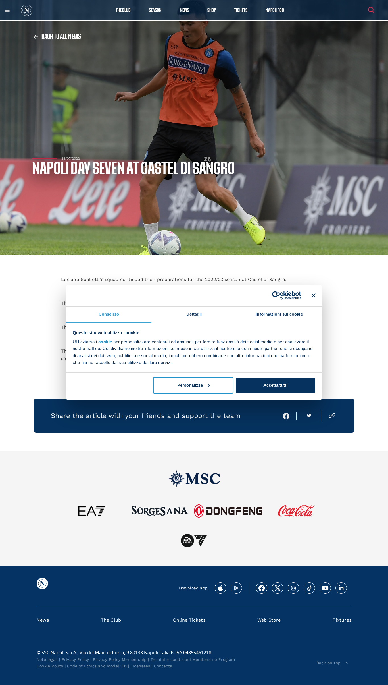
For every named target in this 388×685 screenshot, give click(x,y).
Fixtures (342, 620)
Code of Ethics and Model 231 (97, 666)
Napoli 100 (275, 10)
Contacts (163, 666)
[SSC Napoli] (26, 10)
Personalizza (190, 385)
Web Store (269, 620)
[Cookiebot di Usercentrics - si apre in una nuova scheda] (276, 295)
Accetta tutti (275, 385)
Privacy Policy (75, 659)
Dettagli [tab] (194, 313)
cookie (105, 341)
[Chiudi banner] (314, 295)
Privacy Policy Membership (120, 659)
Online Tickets (189, 620)
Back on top (328, 663)
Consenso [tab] (109, 313)
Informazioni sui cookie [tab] (279, 313)
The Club (111, 620)
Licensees (140, 666)
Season (155, 10)
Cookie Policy (50, 666)
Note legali (47, 659)
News (43, 620)
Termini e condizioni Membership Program (193, 659)
